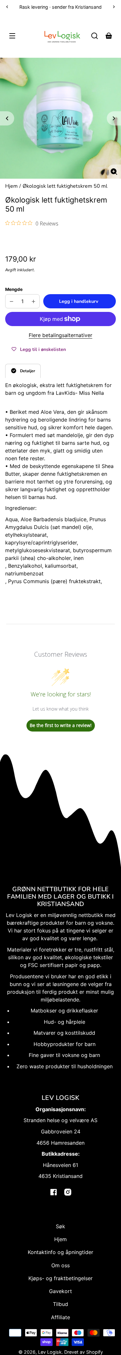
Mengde (14, 289)
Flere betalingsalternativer (60, 335)
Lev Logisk (50, 1352)
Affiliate (60, 1317)
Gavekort (60, 1291)
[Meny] (12, 36)
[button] (94, 36)
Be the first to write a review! (61, 725)
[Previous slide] (7, 118)
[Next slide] (114, 118)
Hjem (11, 187)
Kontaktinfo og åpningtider (60, 1252)
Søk (60, 1226)
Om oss (60, 1265)
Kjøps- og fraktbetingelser (60, 1278)
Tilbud (60, 1304)
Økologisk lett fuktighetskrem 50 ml (65, 187)
